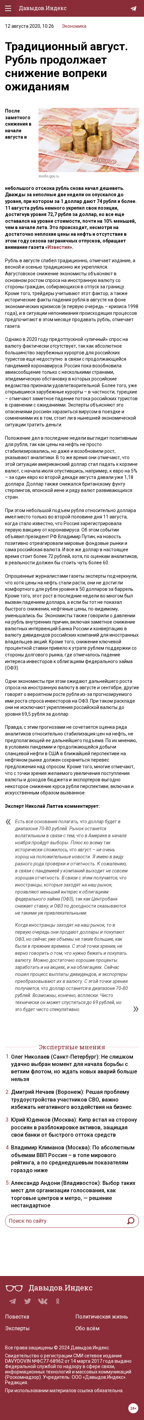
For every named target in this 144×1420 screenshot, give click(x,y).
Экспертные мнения (72, 1047)
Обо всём (87, 1328)
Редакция (16, 1382)
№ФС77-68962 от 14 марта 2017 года (73, 1361)
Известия (59, 247)
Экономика (74, 26)
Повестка (17, 1317)
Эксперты (17, 1328)
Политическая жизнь (101, 1317)
